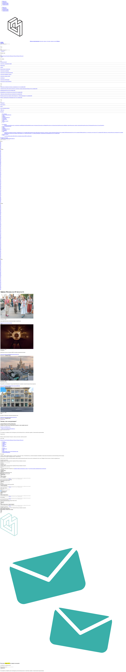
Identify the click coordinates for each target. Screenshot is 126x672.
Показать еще (2, 419)
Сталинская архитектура (12, 417)
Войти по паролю (3, 476)
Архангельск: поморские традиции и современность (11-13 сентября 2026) (12, 86)
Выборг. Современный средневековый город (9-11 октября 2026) (11, 97)
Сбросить (2, 502)
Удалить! (2, 471)
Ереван (18, 440)
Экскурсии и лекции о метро (5, 76)
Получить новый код (4, 485)
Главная (3, 441)
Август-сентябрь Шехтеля (6, 114)
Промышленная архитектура (14, 354)
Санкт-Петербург (7, 440)
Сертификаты (4, 119)
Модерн (18, 385)
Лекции (1, 67)
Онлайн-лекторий (5, 3)
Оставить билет (3, 470)
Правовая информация (6, 452)
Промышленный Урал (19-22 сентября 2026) (7, 90)
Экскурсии (4, 444)
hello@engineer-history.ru (11, 138)
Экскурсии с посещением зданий (6, 63)
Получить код (3, 474)
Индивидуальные (5, 134)
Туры (3, 120)
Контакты (2, 111)
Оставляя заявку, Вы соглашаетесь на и (23, 468)
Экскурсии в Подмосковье (4, 79)
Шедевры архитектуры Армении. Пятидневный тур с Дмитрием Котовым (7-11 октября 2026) (16, 95)
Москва (2, 440)
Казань (12, 440)
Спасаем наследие (5, 4)
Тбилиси (15, 440)
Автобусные (2, 77)
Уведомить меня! (7, 355)
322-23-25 (3, 138)
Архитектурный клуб (6, 117)
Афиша (3, 443)
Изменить (2, 481)
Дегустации (4, 118)
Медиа (1, 106)
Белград (21, 440)
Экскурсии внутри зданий (4, 354)
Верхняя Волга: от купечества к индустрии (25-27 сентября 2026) (11, 92)
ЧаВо (3, 449)
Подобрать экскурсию (4, 137)
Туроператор (4, 2)
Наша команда (2, 104)
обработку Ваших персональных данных (21, 468)
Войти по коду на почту (4, 494)
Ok (1, 510)
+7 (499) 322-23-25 (19, 496)
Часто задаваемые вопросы (4, 108)
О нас (3, 121)
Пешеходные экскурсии (13, 385)
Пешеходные (2, 65)
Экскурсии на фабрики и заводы (5, 74)
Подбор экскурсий (7, 125)
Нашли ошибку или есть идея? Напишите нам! (10, 451)
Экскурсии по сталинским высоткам (6, 72)
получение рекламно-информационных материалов (37, 468)
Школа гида (4, 1)
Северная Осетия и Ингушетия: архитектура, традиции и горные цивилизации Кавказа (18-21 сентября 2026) (18, 88)
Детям (3, 115)
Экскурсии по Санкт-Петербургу (6, 81)
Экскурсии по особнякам (4, 70)
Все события (4, 124)
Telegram (10, 496)
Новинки (3, 116)
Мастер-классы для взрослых (33, 125)
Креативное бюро (5, 9)
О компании (2, 102)
